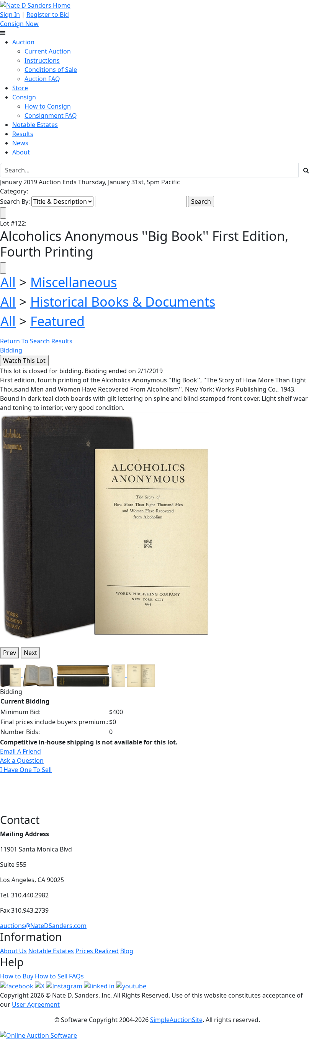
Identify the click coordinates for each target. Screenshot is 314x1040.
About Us (13, 951)
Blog (126, 951)
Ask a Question (22, 760)
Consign (24, 97)
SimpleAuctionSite (176, 1020)
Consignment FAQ (51, 115)
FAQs (76, 976)
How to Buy (16, 976)
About (21, 152)
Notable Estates (35, 124)
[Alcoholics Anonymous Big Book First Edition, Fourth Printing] (104, 526)
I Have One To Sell (26, 769)
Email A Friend (20, 751)
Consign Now (19, 24)
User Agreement (36, 1004)
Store (20, 88)
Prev (9, 652)
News (20, 143)
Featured (57, 321)
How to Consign (48, 106)
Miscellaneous (73, 282)
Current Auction (48, 51)
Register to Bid (47, 14)
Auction (23, 42)
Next (30, 652)
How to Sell (51, 976)
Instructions (42, 60)
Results (22, 134)
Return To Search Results (36, 341)
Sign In (10, 14)
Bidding (11, 350)
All (8, 282)
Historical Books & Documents (122, 301)
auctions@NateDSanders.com (43, 925)
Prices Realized (97, 951)
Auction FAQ (42, 79)
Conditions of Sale (51, 69)
